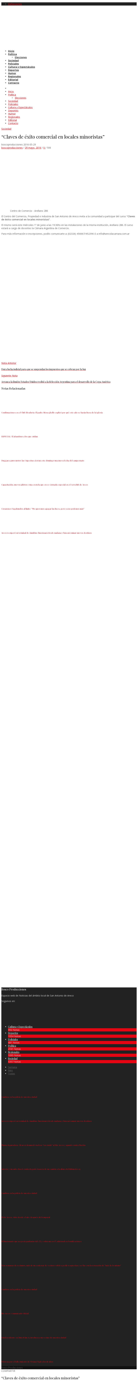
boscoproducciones (12, 147)
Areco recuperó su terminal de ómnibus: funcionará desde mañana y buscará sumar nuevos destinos (46, 532)
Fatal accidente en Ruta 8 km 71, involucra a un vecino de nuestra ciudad (33, 1337)
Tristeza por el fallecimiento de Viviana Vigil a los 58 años (27, 1361)
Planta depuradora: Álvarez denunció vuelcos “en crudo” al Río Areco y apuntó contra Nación (43, 1145)
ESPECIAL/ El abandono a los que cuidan (19, 436)
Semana (12, 1067)
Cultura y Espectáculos (20, 1026)
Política (12, 1045)
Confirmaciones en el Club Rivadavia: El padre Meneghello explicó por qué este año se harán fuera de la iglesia (52, 412)
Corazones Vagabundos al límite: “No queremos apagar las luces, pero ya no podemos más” (42, 508)
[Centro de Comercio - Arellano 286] (73, 207)
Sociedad (6, 128)
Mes (10, 1070)
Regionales (13, 1052)
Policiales (13, 1039)
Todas (11, 1073)
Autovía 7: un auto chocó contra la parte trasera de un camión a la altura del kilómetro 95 (40, 1169)
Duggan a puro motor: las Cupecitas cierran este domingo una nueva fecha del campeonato (42, 460)
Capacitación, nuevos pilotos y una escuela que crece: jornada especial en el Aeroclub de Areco (44, 484)
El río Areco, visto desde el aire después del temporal (25, 1217)
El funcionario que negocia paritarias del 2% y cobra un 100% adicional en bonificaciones (41, 1241)
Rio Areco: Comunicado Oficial (15, 1313)
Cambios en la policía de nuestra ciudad (19, 1097)
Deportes (13, 1033)
